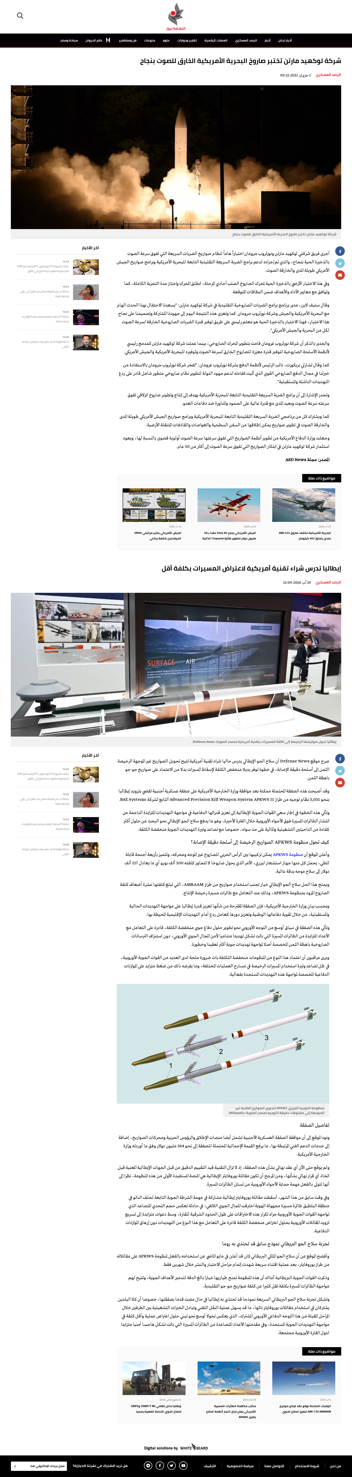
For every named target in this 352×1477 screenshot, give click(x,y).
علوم (166, 40)
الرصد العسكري (246, 40)
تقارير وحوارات (187, 40)
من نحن (335, 1466)
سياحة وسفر (69, 40)
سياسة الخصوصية (240, 1466)
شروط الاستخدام (307, 1466)
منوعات (149, 40)
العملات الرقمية (215, 40)
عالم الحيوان (94, 40)
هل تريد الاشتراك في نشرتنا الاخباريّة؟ (100, 1466)
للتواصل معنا (274, 1466)
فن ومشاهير (127, 40)
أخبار (268, 40)
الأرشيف (210, 1466)
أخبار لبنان (285, 40)
